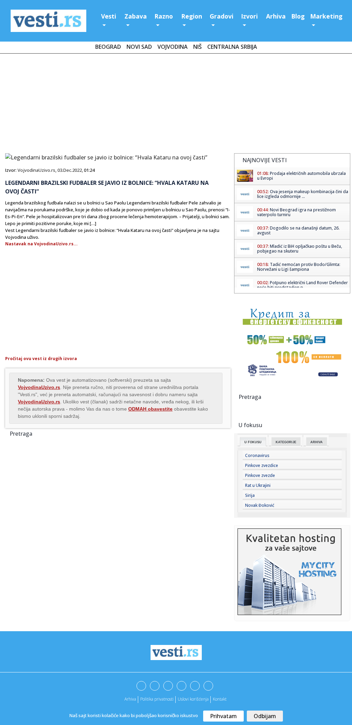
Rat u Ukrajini (258, 485)
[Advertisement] (176, 105)
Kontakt (220, 699)
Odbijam (265, 716)
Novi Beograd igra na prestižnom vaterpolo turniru (296, 212)
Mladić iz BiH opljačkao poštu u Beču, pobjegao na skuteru (299, 248)
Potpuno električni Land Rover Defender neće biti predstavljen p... (302, 285)
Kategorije (286, 442)
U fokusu (253, 442)
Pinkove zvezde (260, 475)
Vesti (108, 16)
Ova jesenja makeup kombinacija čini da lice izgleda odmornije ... (302, 194)
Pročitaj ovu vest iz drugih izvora (41, 358)
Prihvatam (223, 716)
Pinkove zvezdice (261, 465)
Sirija (250, 495)
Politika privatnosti (157, 699)
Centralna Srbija (232, 47)
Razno (163, 16)
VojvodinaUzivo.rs (36, 170)
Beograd (108, 47)
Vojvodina (172, 47)
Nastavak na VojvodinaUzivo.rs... (41, 244)
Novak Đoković (259, 505)
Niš (197, 47)
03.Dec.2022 (69, 170)
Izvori (249, 16)
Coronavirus (257, 455)
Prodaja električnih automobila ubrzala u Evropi (301, 175)
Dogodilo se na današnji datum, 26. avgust (298, 230)
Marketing (326, 16)
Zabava (135, 16)
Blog (298, 16)
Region (191, 16)
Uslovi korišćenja (193, 699)
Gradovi (221, 16)
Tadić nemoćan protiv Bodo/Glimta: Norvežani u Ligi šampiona (298, 266)
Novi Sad (139, 47)
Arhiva (276, 16)
